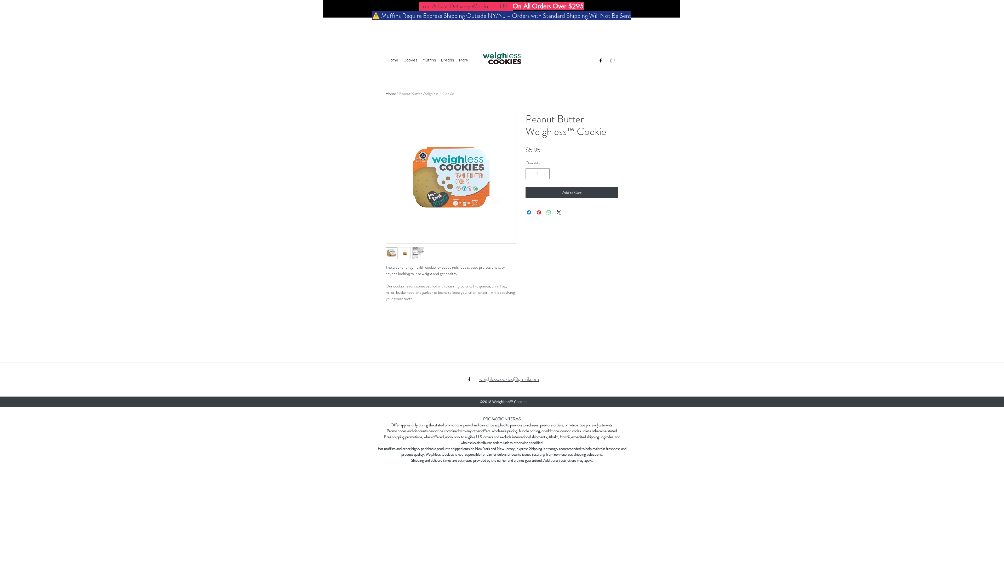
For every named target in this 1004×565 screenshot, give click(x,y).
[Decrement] (530, 174)
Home (391, 94)
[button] (612, 60)
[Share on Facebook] (529, 212)
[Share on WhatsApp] (549, 212)
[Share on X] (559, 212)
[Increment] (545, 174)
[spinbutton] (537, 174)
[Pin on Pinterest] (539, 212)
